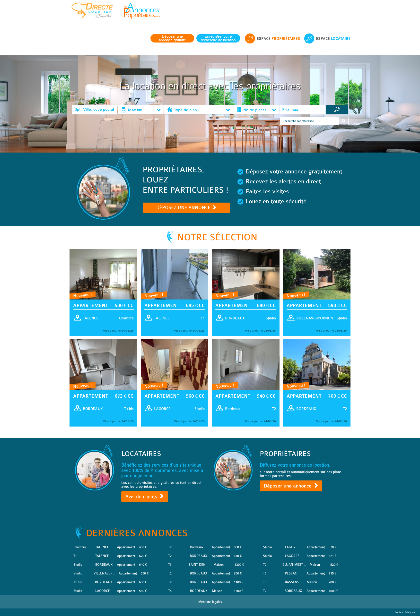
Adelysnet (410, 612)
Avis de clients (142, 496)
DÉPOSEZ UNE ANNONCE (184, 207)
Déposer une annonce (288, 486)
